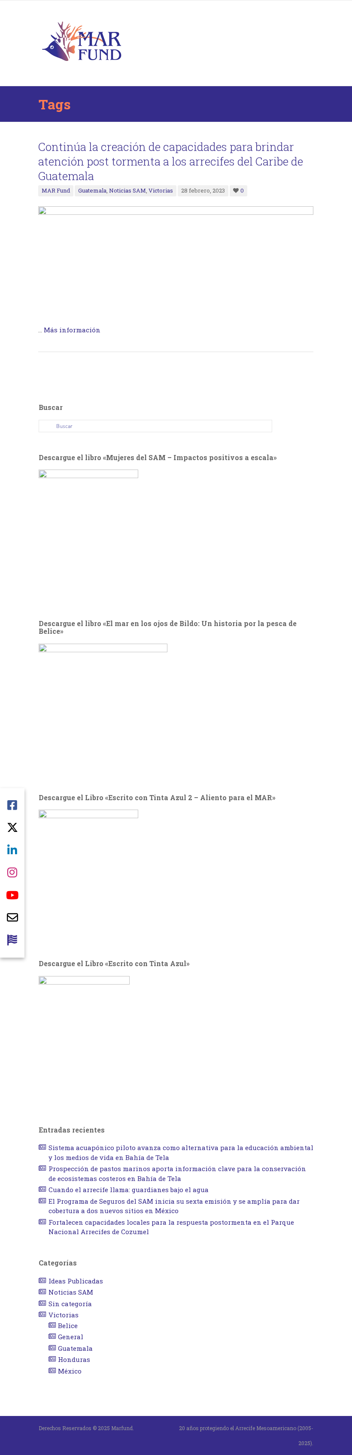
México (70, 1371)
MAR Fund (56, 190)
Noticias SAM (127, 190)
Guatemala (92, 190)
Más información (72, 329)
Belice (68, 1325)
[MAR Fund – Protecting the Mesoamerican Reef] (81, 42)
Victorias (161, 190)
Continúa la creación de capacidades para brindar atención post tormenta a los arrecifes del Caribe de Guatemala (170, 161)
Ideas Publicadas (76, 1281)
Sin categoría (70, 1303)
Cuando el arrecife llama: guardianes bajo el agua (129, 1189)
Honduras (74, 1359)
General (70, 1336)
